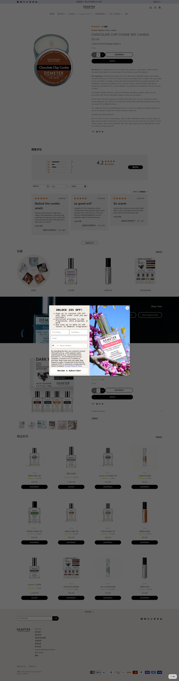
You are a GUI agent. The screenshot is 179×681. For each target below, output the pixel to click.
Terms (79, 366)
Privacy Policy (70, 366)
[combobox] (55, 345)
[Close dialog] (127, 308)
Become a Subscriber (69, 371)
